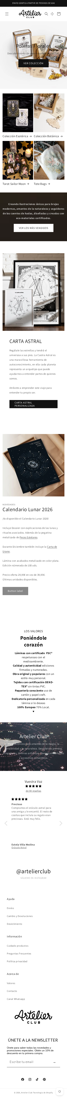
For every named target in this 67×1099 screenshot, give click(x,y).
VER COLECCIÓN (33, 63)
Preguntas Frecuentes (19, 953)
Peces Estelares (28, 537)
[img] (33, 786)
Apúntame (54, 1061)
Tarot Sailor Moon (14, 184)
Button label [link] (15, 591)
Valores (11, 983)
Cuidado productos (17, 945)
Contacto (12, 991)
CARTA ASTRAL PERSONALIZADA (25, 404)
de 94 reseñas (33, 790)
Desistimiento (14, 923)
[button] (7, 14)
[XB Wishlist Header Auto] (52, 14)
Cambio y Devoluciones (20, 916)
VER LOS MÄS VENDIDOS (33, 228)
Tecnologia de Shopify (43, 1092)
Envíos (10, 908)
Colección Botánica (46, 136)
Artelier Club (26, 1092)
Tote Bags (40, 184)
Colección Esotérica (15, 136)
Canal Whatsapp (16, 999)
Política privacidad (17, 961)
